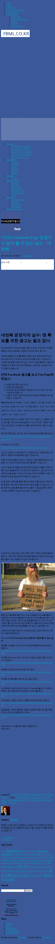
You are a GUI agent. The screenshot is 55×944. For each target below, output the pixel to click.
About (8, 5)
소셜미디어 (41, 867)
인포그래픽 (33, 871)
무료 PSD (14, 863)
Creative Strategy (13, 181)
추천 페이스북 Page (20, 157)
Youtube (14, 169)
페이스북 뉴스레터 (36, 876)
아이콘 (14, 871)
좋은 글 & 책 (17, 188)
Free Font (15, 202)
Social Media (11, 160)
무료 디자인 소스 (38, 863)
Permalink (13, 803)
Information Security (14, 209)
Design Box (11, 197)
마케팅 (3, 863)
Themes (14, 178)
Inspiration (15, 185)
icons (2, 857)
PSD (44, 857)
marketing (24, 857)
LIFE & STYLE (18, 193)
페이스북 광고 (20, 875)
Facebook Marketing (19, 19)
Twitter (14, 167)
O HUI (14, 24)
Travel (13, 195)
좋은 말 (41, 871)
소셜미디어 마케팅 (34, 800)
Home (8, 3)
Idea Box (15, 183)
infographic (9, 857)
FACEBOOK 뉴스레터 (21, 154)
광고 (51, 860)
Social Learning (12, 12)
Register (9, 924)
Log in (9, 926)
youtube (46, 860)
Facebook (10, 144)
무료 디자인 (23, 863)
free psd (49, 854)
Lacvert (14, 22)
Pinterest (14, 171)
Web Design (16, 204)
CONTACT (11, 8)
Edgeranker (16, 17)
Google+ (14, 162)
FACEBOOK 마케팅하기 (22, 152)
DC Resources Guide (14, 10)
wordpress (40, 860)
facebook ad (24, 851)
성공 (35, 867)
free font (28, 854)
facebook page (38, 797)
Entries (11, 928)
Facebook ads (33, 851)
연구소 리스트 (17, 26)
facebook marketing (23, 797)
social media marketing (16, 800)
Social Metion (11, 15)
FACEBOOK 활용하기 (21, 149)
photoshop (31, 857)
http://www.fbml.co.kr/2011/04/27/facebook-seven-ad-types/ (25, 447)
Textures (28, 860)
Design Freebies (17, 200)
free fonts (36, 854)
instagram (17, 857)
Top (2, 942)
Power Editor (39, 857)
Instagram (15, 164)
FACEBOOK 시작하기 (21, 146)
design (3, 851)
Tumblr (14, 174)
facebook (12, 850)
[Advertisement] (27, 66)
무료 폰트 (24, 866)
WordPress (10, 176)
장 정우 (14, 819)
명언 (8, 863)
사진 (31, 867)
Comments (26, 256)
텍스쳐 (46, 871)
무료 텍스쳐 (12, 867)
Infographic (16, 207)
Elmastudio (46, 937)
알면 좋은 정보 (18, 190)
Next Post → (6, 840)
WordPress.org (12, 933)
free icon (43, 854)
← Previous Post (8, 837)
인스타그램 (23, 871)
